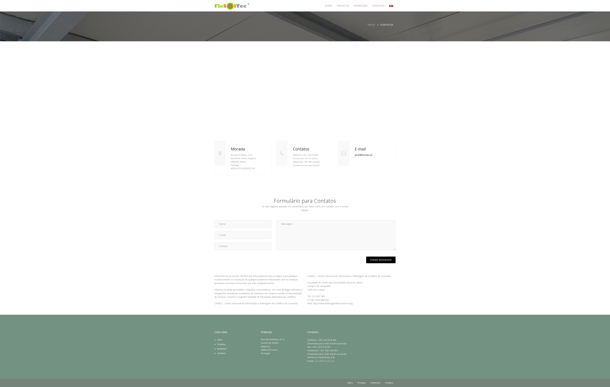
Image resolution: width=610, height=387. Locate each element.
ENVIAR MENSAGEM (380, 259)
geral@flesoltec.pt (363, 154)
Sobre (220, 339)
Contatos (221, 353)
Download (222, 348)
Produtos (221, 344)
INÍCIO (371, 24)
